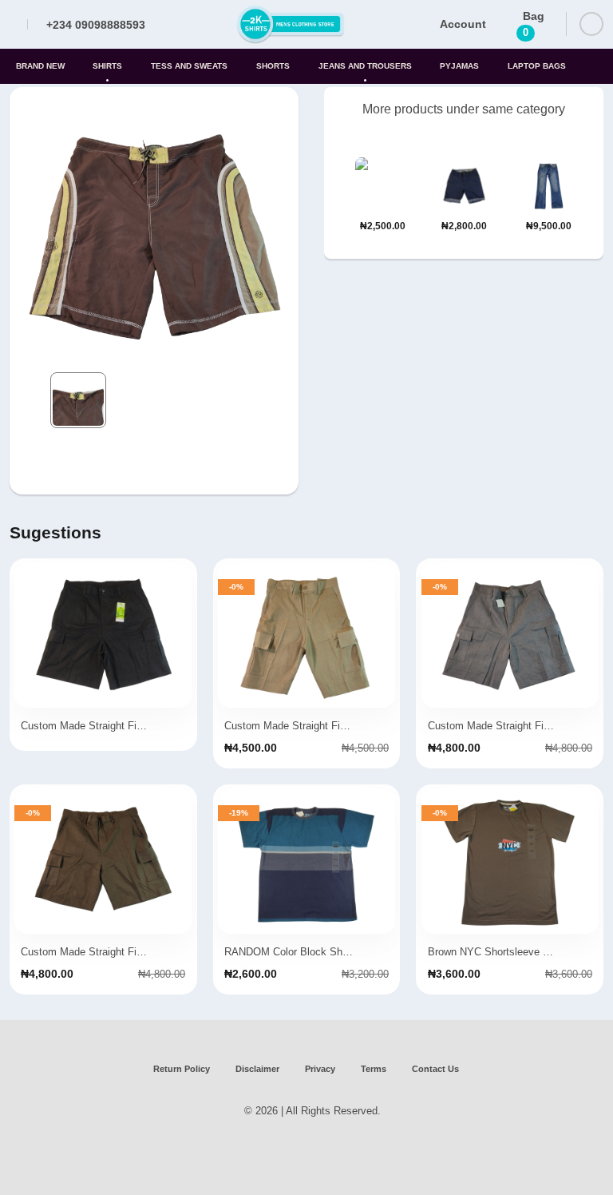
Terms (373, 1069)
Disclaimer (257, 1069)
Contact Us (435, 1069)
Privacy (320, 1069)
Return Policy (181, 1069)
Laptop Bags (537, 66)
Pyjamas (459, 66)
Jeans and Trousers (365, 66)
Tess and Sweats (189, 66)
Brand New (40, 66)
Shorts (273, 66)
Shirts (107, 66)
